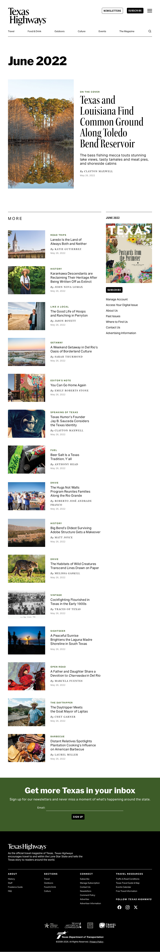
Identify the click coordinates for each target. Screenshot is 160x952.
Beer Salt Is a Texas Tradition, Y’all (64, 457)
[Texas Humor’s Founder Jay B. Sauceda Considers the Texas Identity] (26, 424)
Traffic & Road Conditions (127, 879)
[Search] (150, 31)
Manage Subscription (90, 883)
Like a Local (59, 306)
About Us (112, 310)
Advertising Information (121, 333)
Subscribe (135, 10)
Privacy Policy (96, 941)
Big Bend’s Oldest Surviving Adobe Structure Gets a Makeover (75, 530)
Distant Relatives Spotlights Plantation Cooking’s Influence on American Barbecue (73, 745)
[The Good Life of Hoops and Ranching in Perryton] (26, 316)
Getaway (56, 342)
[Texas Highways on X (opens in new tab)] (135, 907)
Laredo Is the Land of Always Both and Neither (68, 242)
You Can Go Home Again (68, 385)
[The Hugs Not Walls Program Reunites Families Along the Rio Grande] (26, 496)
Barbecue (57, 736)
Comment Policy (87, 895)
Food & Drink (34, 31)
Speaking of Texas (64, 412)
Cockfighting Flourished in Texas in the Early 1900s (70, 602)
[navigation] (149, 10)
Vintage (56, 595)
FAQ (10, 891)
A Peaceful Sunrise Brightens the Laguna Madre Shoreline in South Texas (71, 640)
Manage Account (117, 299)
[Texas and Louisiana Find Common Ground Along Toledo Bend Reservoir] (41, 134)
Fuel (53, 450)
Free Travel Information (126, 891)
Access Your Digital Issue (122, 305)
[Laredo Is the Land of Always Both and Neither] (26, 244)
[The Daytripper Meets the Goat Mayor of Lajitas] (26, 712)
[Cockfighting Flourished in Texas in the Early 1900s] (26, 605)
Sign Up (78, 817)
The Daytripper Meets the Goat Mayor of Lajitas (69, 709)
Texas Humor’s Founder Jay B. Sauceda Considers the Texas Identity (69, 421)
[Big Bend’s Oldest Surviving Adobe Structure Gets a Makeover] (26, 533)
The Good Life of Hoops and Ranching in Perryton (69, 313)
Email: (41, 807)
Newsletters (112, 10)
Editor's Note (60, 380)
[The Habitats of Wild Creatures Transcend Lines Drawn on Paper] (26, 569)
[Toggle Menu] (149, 10)
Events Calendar (123, 887)
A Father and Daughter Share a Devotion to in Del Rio (75, 673)
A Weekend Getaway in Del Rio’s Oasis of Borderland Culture (74, 349)
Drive (54, 482)
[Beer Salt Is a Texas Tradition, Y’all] (26, 460)
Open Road (58, 666)
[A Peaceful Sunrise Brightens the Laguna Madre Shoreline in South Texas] (26, 640)
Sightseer (57, 631)
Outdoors (60, 31)
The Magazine (126, 31)
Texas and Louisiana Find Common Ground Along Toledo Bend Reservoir (111, 122)
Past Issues (113, 316)
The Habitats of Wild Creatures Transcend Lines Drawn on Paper (74, 566)
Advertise (84, 899)
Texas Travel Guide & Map (128, 883)
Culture (81, 31)
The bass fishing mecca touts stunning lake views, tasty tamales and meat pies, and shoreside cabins (114, 159)
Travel (11, 31)
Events (102, 31)
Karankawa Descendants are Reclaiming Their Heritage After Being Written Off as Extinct (73, 277)
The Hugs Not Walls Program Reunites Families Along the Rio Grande (70, 491)
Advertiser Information (90, 903)
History (56, 268)
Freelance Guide (15, 887)
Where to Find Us (117, 322)
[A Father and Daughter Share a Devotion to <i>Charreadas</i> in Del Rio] (26, 676)
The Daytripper (61, 702)
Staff (10, 883)
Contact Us (113, 327)
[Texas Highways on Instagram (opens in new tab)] (127, 907)
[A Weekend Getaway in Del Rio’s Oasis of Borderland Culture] (26, 352)
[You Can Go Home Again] (26, 388)
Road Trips (58, 235)
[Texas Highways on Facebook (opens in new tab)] (119, 907)
